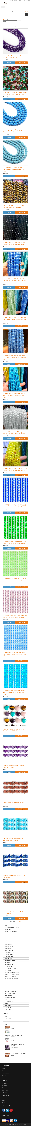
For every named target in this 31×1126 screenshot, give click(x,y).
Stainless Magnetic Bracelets (12, 974)
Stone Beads (7, 938)
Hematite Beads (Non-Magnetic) (12, 927)
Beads (6, 925)
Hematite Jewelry (9, 950)
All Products (4, 1085)
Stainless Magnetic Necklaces (12, 987)
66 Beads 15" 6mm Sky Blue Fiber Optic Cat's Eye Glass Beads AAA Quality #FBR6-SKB (14, 357)
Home (4, 19)
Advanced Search (5, 1073)
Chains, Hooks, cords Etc (10, 997)
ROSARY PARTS (14, 1027)
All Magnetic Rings (9, 989)
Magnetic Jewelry (9, 964)
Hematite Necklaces (9, 956)
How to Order (5, 1098)
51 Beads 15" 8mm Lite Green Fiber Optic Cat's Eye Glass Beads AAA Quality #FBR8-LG (14, 580)
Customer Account (6, 1087)
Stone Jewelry (8, 1005)
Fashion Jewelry (8, 942)
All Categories (5, 1083)
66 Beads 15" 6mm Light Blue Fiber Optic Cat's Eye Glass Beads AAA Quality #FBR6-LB (14, 280)
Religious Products (9, 1001)
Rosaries (6, 1003)
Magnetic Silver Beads (10, 936)
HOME (11, 0)
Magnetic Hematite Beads (11, 931)
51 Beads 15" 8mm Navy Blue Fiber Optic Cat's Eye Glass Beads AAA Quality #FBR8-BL (14, 506)
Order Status (4, 1092)
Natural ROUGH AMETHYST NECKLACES (17, 1045)
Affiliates (7, 1020)
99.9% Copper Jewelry (10, 940)
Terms (3, 1102)
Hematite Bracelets (9, 952)
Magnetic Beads (8, 929)
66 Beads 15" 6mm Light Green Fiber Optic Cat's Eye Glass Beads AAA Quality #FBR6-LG (15, 319)
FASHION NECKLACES (9, 946)
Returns (3, 1100)
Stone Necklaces (9, 1009)
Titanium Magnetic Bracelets (11, 978)
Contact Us (4, 1077)
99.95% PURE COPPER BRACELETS (18, 1053)
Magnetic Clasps (8, 999)
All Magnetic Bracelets (10, 966)
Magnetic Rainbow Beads (10, 934)
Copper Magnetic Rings (10, 993)
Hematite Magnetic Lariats (11, 985)
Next (19, 26)
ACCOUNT (20, 0)
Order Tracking (5, 1090)
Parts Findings (8, 995)
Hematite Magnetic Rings (10, 991)
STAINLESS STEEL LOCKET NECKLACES (16, 1036)
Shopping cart (27, 11)
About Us (7, 1016)
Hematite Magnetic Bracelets (12, 972)
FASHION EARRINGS (8, 944)
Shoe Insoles (7, 962)
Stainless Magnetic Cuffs (10, 976)
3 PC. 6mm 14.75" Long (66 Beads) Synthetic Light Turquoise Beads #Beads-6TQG (14, 169)
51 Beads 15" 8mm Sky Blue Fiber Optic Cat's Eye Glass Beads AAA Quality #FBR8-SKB (14, 654)
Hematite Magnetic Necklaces (12, 983)
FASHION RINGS (8, 948)
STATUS (15, 0)
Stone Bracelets (8, 1007)
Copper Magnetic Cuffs (10, 970)
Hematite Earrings (9, 954)
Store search (8, 1018)
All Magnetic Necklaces (10, 981)
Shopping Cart (5, 1075)
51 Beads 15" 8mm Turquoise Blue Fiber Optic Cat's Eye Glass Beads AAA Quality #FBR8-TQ (14, 692)
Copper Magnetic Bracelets (11, 968)
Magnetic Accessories (10, 960)
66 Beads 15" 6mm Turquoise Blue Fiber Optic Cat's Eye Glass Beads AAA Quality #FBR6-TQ (14, 395)
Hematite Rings (8, 958)
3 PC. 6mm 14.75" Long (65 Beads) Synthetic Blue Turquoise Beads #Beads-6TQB (14, 130)
